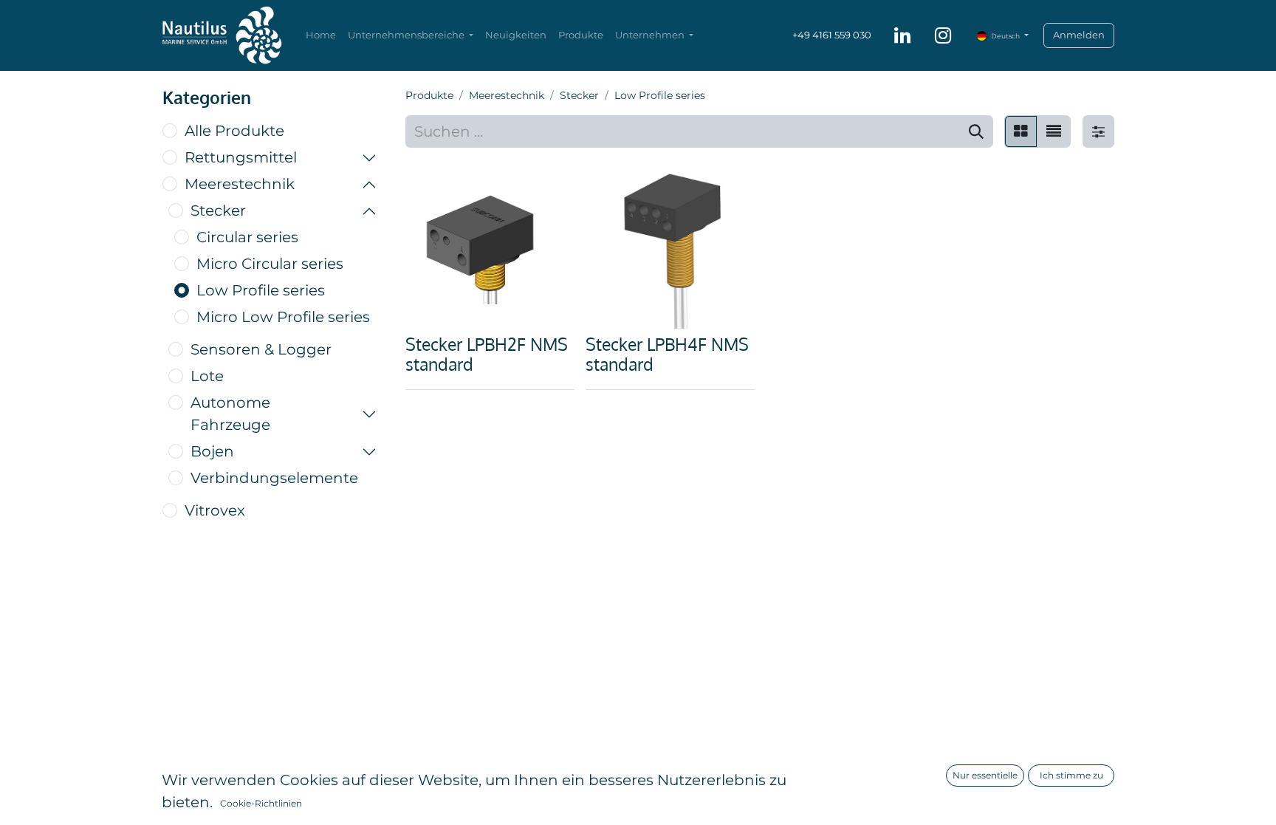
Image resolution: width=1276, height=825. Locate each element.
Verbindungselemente (274, 478)
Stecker (218, 210)
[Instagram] (943, 35)
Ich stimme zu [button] (1071, 775)
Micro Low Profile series (283, 317)
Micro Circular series (269, 264)
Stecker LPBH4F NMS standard (667, 354)
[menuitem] (321, 35)
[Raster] (1020, 131)
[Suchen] (976, 131)
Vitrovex (215, 510)
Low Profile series (260, 290)
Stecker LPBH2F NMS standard (486, 354)
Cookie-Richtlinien (261, 803)
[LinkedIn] (902, 35)
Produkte (429, 95)
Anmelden (1079, 35)
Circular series (247, 237)
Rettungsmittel (241, 157)
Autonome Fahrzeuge (230, 414)
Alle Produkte (234, 131)
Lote (207, 376)
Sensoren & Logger (261, 349)
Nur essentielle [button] (985, 775)
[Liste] (1054, 131)
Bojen (212, 451)
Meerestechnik (240, 184)
